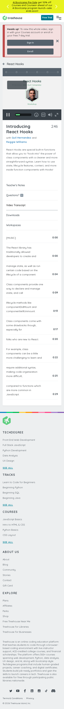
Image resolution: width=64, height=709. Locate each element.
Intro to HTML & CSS (14, 524)
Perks (6, 611)
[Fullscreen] (57, 114)
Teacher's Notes (15, 185)
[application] (32, 98)
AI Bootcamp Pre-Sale (25, 2)
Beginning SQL (11, 492)
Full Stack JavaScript (14, 445)
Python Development (14, 450)
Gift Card (8, 585)
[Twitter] (10, 690)
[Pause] (8, 114)
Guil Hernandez (21, 137)
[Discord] (53, 690)
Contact (7, 580)
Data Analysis (10, 455)
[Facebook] (24, 690)
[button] (7, 7)
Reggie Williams (16, 142)
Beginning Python (13, 487)
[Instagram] (39, 690)
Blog (5, 564)
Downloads (13, 215)
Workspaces (13, 225)
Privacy (30, 698)
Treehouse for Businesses (17, 631)
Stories (6, 575)
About (6, 559)
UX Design (8, 460)
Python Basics (10, 529)
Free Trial (47, 17)
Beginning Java (11, 497)
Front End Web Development (19, 439)
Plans (5, 600)
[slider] (23, 114)
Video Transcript (15, 205)
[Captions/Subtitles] (43, 114)
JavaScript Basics (12, 519)
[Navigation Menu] (58, 17)
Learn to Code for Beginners (19, 482)
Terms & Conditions (13, 698)
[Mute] (50, 114)
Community (9, 569)
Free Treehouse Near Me (16, 621)
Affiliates (7, 605)
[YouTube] (17, 690)
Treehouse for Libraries (16, 626)
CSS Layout (9, 535)
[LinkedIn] (32, 690)
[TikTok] (46, 690)
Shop (6, 616)
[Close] (56, 41)
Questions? (14, 195)
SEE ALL (8, 467)
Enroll (30, 51)
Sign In (30, 42)
